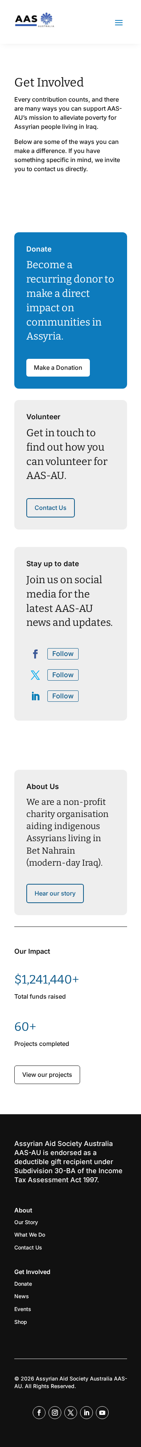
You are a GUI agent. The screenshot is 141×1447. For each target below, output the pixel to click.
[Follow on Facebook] (35, 654)
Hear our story (55, 893)
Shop (20, 1322)
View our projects (47, 1074)
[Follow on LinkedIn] (35, 696)
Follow (63, 654)
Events (22, 1309)
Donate (23, 1283)
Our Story (26, 1222)
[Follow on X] (35, 675)
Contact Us (51, 507)
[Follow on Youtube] (102, 1412)
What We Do (29, 1234)
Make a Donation (58, 367)
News (21, 1296)
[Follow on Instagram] (55, 1412)
